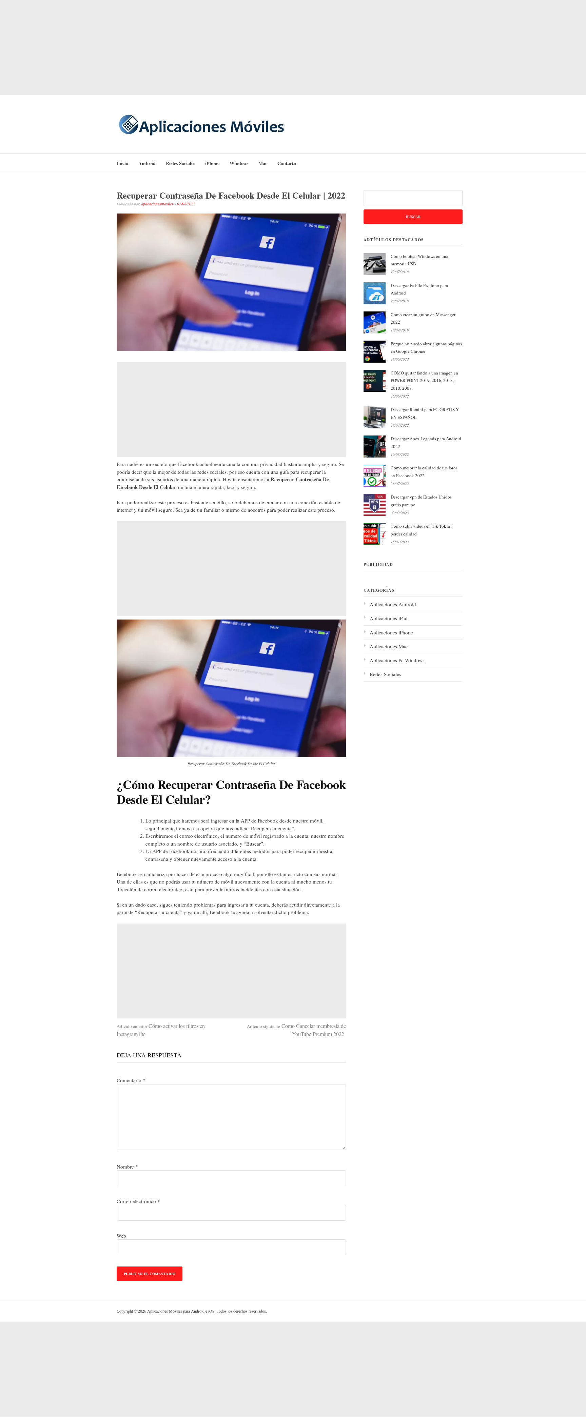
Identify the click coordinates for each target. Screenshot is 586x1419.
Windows (239, 163)
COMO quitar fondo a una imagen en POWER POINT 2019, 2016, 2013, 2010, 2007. (424, 380)
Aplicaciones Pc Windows (397, 660)
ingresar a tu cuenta (248, 904)
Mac (262, 163)
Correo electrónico (138, 1201)
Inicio (122, 163)
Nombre (127, 1166)
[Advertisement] (293, 47)
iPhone (212, 163)
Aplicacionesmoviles (157, 203)
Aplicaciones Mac (389, 646)
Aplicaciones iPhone (391, 632)
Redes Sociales (180, 163)
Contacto (286, 163)
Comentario (131, 1080)
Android (147, 163)
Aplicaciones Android (393, 604)
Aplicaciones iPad (389, 618)
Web (121, 1235)
